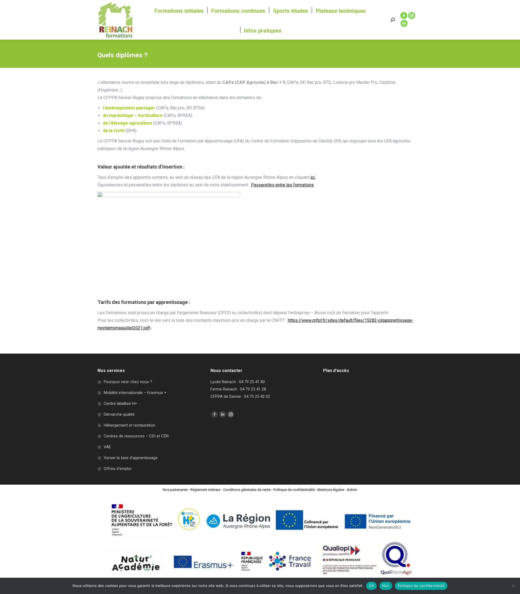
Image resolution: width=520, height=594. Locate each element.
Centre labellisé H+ (120, 403)
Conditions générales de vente (247, 490)
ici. (313, 177)
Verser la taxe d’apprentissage (131, 457)
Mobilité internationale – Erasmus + (135, 392)
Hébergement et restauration (129, 425)
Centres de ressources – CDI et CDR (136, 436)
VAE (107, 446)
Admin (352, 490)
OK (371, 585)
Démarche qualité (119, 414)
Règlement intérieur (205, 490)
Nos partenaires (175, 490)
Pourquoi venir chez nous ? (128, 381)
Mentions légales (330, 490)
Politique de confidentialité (294, 490)
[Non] (513, 586)
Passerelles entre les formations (282, 185)
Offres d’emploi (117, 468)
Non (385, 585)
